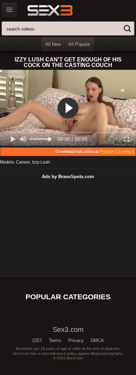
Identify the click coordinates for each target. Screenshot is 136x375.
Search (127, 28)
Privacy (76, 340)
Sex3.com (62, 10)
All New (53, 44)
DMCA (97, 340)
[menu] (9, 10)
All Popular (79, 44)
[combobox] (68, 28)
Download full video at (94, 151)
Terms (55, 340)
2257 (37, 340)
